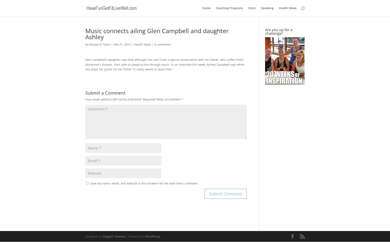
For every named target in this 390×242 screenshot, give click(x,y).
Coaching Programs (229, 8)
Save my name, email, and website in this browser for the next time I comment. (144, 183)
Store (252, 8)
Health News (288, 8)
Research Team (99, 44)
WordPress (152, 236)
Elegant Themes (114, 236)
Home (206, 8)
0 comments (162, 44)
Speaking (267, 8)
